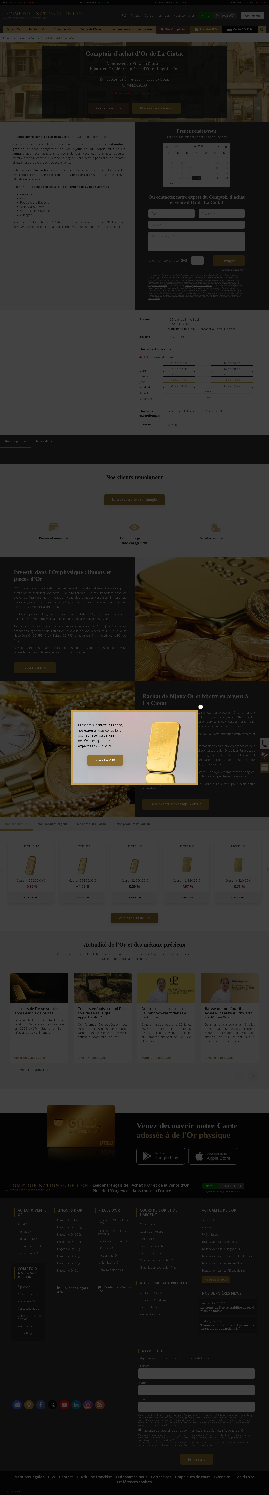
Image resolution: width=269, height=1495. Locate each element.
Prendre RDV (105, 760)
